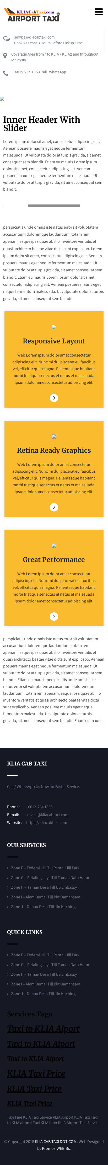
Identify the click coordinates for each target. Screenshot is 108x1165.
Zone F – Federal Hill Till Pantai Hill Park (45, 868)
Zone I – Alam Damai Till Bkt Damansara (45, 897)
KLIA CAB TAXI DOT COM (56, 1141)
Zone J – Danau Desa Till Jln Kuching (43, 906)
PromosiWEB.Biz (56, 1148)
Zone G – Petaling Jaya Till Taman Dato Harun (50, 877)
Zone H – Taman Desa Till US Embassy (44, 887)
